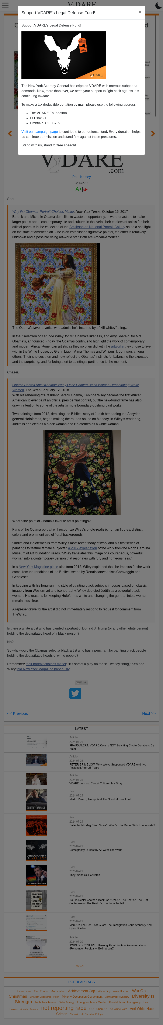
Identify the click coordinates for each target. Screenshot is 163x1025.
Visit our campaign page (39, 131)
